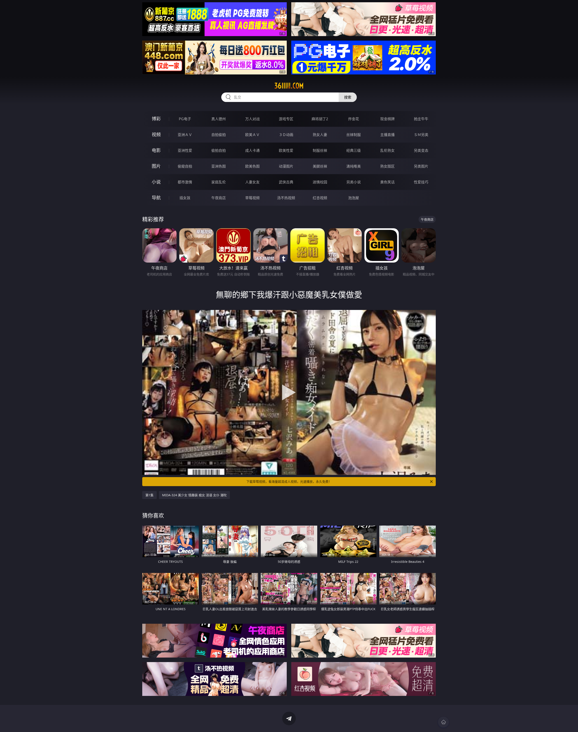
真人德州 (218, 118)
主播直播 (387, 134)
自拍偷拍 (218, 134)
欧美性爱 (286, 150)
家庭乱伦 (218, 182)
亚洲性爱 (185, 150)
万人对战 (252, 118)
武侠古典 (286, 182)
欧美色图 (252, 166)
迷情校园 (320, 182)
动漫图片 (286, 166)
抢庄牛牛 (421, 118)
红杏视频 (320, 197)
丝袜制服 (353, 134)
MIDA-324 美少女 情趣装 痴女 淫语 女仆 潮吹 (194, 495)
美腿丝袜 (320, 166)
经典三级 (353, 150)
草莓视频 (252, 197)
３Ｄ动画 (286, 134)
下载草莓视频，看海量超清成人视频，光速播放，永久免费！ (289, 481)
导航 (156, 198)
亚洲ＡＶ (185, 134)
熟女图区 (387, 166)
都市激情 (185, 182)
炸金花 (353, 118)
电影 (156, 150)
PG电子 (185, 118)
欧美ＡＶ (252, 134)
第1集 (149, 495)
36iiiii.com (289, 85)
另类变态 (421, 150)
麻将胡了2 (320, 118)
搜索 (347, 97)
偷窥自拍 (185, 166)
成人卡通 (252, 150)
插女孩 (184, 197)
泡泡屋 (353, 197)
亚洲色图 (218, 166)
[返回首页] (443, 722)
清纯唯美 (353, 166)
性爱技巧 (421, 182)
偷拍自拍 (218, 150)
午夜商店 (218, 197)
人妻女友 (252, 182)
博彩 (156, 119)
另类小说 (353, 182)
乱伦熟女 (387, 150)
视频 (156, 135)
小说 (156, 182)
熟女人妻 (320, 134)
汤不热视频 (286, 197)
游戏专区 (286, 118)
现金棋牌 (387, 118)
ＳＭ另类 (421, 134)
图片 (156, 166)
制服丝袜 (320, 150)
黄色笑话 (387, 182)
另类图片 (421, 166)
